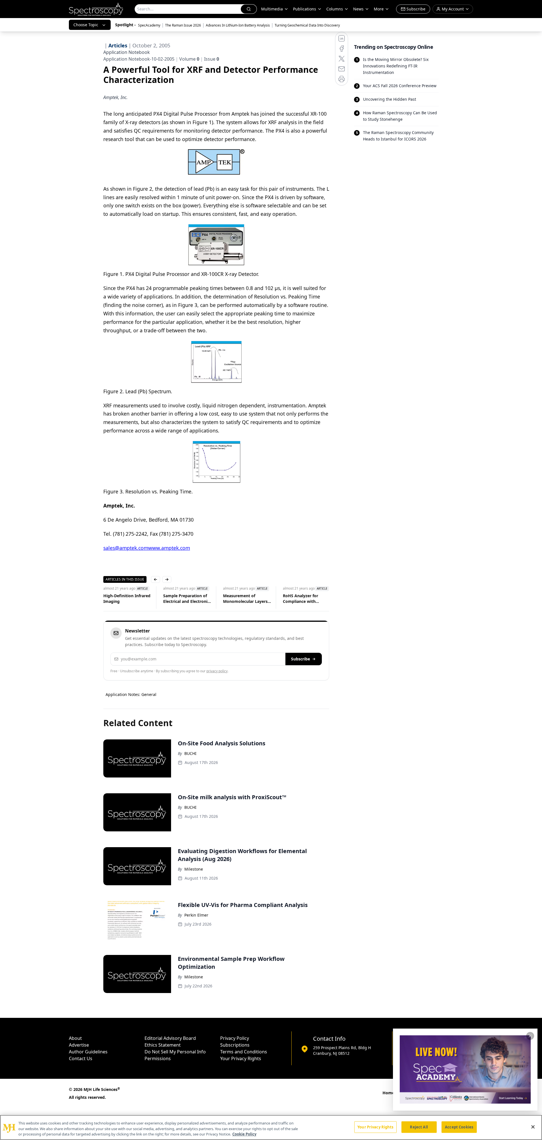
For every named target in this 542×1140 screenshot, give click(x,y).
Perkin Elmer (196, 915)
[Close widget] (530, 1036)
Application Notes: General (131, 694)
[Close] (533, 1127)
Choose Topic (85, 24)
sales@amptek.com (125, 547)
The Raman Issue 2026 (183, 25)
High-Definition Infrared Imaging (126, 598)
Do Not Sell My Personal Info (175, 1052)
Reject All (419, 1126)
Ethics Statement (163, 1045)
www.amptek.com (169, 547)
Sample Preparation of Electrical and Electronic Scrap (186, 598)
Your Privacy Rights (240, 1058)
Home (388, 1092)
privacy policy (217, 671)
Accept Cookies (459, 1126)
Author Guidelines (88, 1052)
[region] (271, 1127)
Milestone (193, 869)
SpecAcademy (149, 25)
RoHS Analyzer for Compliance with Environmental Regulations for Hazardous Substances (305, 598)
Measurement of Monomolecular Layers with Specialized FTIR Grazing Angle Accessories (245, 598)
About (75, 1038)
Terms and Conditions (243, 1052)
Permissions (158, 1058)
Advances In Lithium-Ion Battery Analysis (238, 25)
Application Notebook (126, 52)
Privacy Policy (234, 1038)
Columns (334, 9)
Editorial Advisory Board (170, 1038)
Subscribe (300, 659)
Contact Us (80, 1058)
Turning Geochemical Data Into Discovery (307, 25)
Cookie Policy (244, 1134)
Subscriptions (235, 1045)
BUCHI (190, 753)
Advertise (79, 1045)
